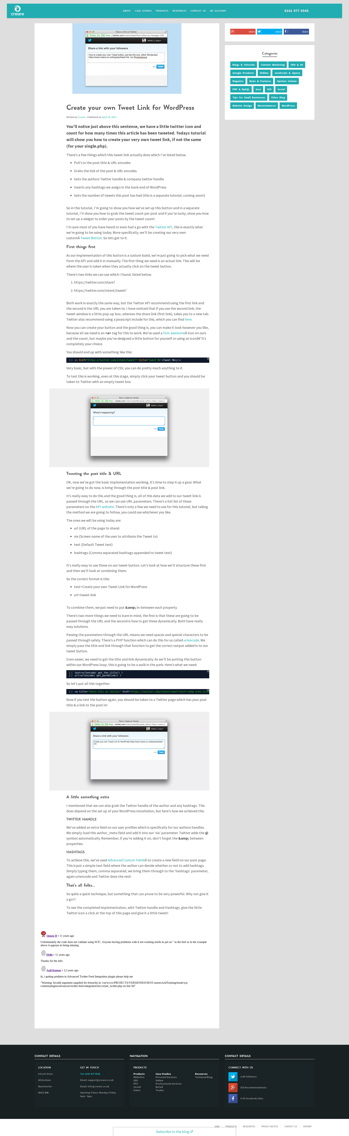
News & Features (260, 81)
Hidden (264, 73)
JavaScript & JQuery (287, 73)
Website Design (242, 105)
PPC (135, 1083)
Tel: (90, 1073)
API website (105, 506)
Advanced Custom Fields (126, 860)
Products (162, 11)
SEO (269, 89)
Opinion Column (287, 81)
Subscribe (172, 1131)
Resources (179, 11)
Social (281, 89)
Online (159, 1080)
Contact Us (198, 11)
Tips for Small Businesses (248, 97)
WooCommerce (267, 105)
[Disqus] (127, 975)
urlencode (191, 640)
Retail (159, 1087)
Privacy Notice (269, 1126)
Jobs (216, 1126)
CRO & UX (297, 64)
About (127, 11)
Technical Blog (203, 1077)
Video (136, 1090)
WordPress (288, 105)
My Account (218, 11)
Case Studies (143, 11)
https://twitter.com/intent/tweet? (112, 360)
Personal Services (166, 1077)
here (188, 319)
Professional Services (169, 1083)
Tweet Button (91, 238)
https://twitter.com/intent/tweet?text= (159, 691)
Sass (258, 89)
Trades (160, 1090)
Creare (82, 117)
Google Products (243, 73)
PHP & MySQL (241, 89)
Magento (237, 81)
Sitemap (307, 1126)
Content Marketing (273, 64)
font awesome (174, 333)
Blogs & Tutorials (243, 64)
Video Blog (278, 97)
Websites (139, 1077)
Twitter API (163, 227)
